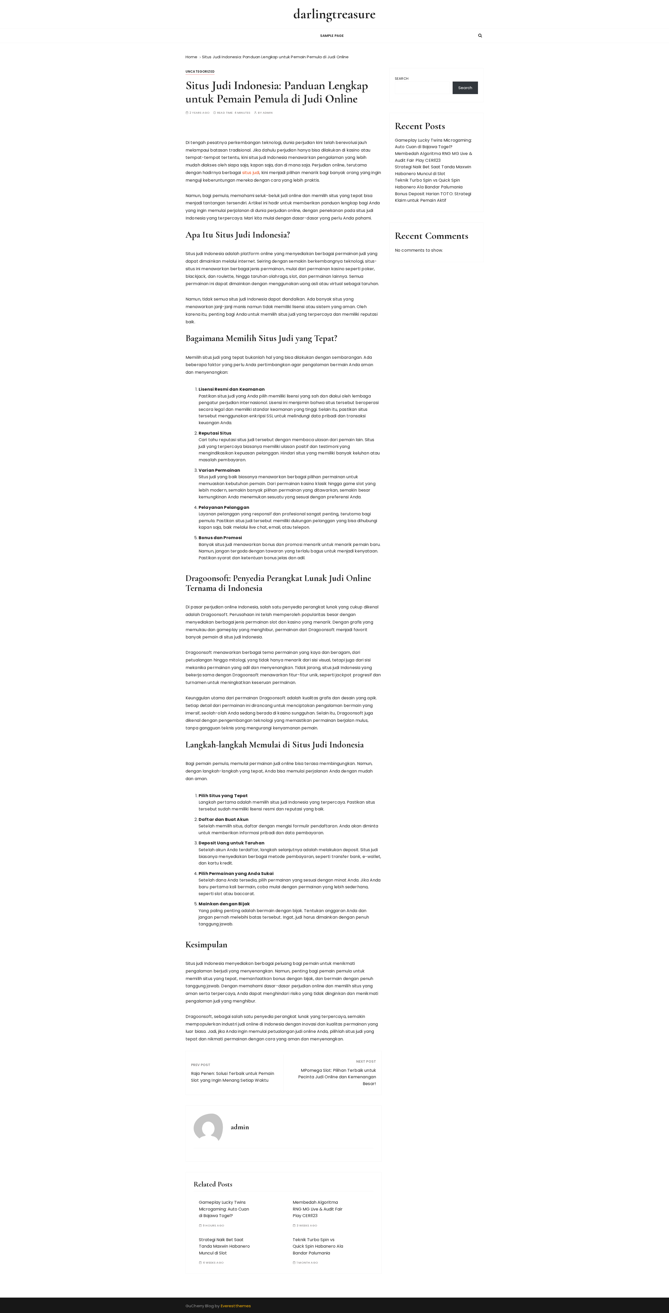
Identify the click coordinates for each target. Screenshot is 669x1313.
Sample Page (332, 35)
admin (268, 112)
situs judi (250, 173)
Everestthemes (236, 1306)
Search (401, 78)
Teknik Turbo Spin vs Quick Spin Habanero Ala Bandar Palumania (318, 1246)
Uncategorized (200, 71)
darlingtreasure (334, 14)
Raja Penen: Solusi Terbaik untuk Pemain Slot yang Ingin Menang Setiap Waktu (232, 1076)
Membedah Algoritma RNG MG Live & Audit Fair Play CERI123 (318, 1209)
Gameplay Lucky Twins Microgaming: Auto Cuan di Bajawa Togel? (224, 1209)
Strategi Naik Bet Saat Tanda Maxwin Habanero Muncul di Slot (224, 1246)
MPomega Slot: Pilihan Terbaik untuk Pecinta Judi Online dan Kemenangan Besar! (337, 1077)
